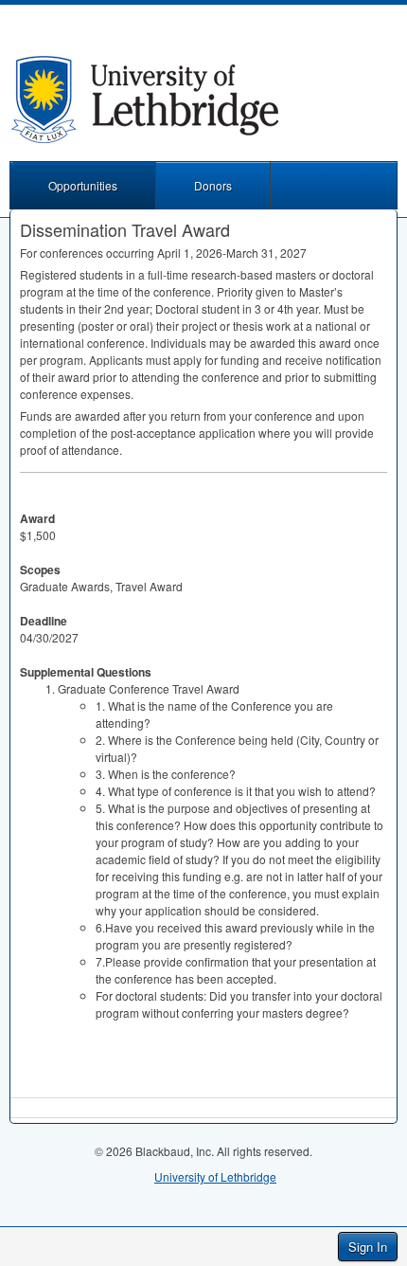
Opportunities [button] (82, 185)
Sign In (367, 1247)
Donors (213, 185)
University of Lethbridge (215, 1176)
